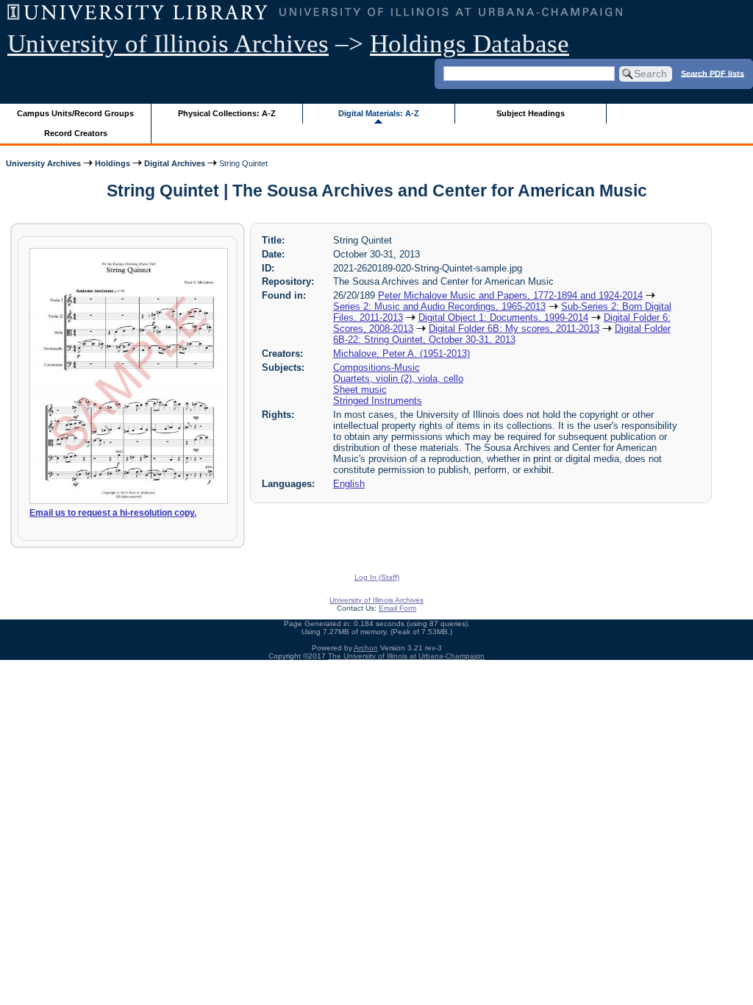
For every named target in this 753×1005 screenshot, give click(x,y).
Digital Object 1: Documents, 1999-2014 (503, 317)
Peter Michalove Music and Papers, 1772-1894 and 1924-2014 (510, 295)
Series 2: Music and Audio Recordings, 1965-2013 (439, 306)
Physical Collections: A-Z (227, 113)
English (349, 483)
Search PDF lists (712, 72)
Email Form (397, 608)
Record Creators (75, 133)
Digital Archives (174, 163)
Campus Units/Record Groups (75, 113)
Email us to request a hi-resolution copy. (112, 512)
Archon (366, 648)
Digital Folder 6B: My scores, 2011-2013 (514, 328)
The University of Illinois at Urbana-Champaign (406, 656)
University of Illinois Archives (168, 43)
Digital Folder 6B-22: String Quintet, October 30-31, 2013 (502, 334)
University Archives (43, 163)
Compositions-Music (376, 367)
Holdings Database (469, 43)
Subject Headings (530, 113)
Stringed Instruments (377, 400)
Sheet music (360, 389)
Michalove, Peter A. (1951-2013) (401, 353)
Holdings (112, 163)
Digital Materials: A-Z (378, 113)
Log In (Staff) (376, 577)
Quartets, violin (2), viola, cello (398, 378)
